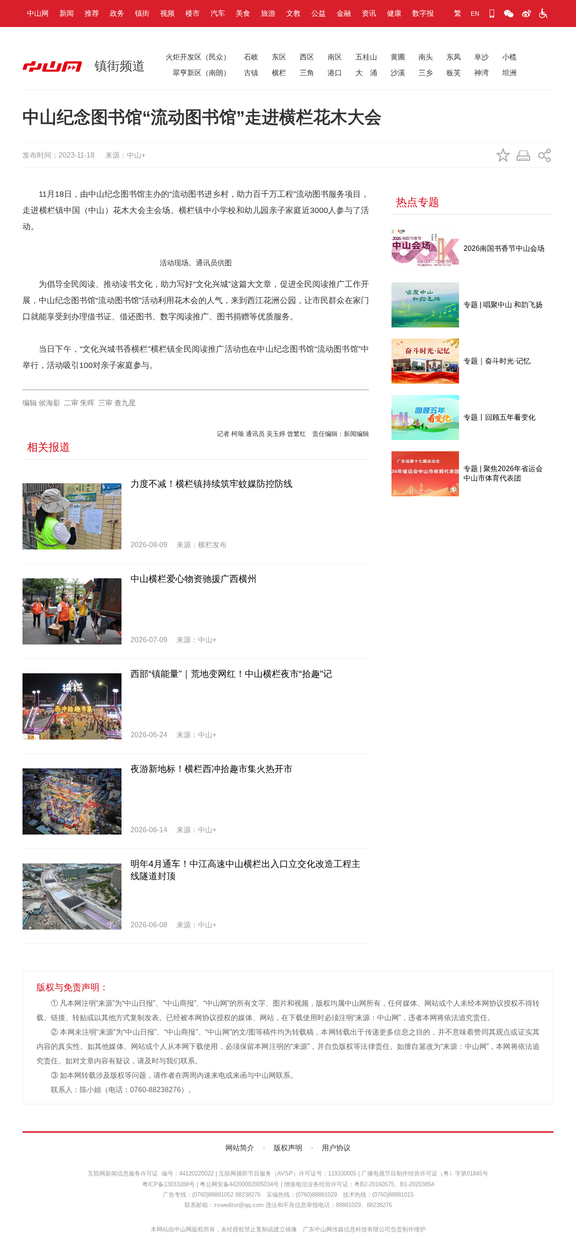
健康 (394, 13)
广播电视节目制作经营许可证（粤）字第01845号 (424, 1173)
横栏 (279, 73)
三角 (307, 73)
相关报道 (48, 447)
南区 (335, 57)
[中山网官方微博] (526, 13)
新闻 (66, 13)
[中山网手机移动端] (492, 13)
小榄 (509, 57)
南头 (425, 57)
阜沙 (481, 57)
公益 (318, 13)
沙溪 (398, 73)
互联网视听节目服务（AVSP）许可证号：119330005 (287, 1173)
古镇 (251, 73)
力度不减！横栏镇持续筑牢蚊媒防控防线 (211, 484)
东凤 (453, 57)
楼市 (192, 13)
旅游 (268, 13)
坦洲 (509, 73)
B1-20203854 (417, 1184)
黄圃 (398, 57)
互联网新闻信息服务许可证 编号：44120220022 (151, 1173)
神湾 (481, 73)
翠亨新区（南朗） (198, 73)
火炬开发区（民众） (198, 57)
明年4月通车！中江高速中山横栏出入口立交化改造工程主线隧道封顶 (245, 870)
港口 (335, 73)
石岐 (251, 57)
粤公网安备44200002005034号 (239, 1184)
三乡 (425, 73)
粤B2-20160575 (374, 1184)
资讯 (369, 13)
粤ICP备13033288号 (168, 1184)
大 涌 (366, 73)
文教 (293, 13)
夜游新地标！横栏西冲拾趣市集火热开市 (211, 769)
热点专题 (417, 202)
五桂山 (366, 57)
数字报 (423, 13)
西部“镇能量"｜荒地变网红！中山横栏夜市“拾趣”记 (231, 674)
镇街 (142, 13)
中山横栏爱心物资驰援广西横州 (193, 579)
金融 (344, 13)
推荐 (92, 13)
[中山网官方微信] (509, 13)
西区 (307, 57)
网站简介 (239, 1148)
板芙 (453, 73)
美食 (243, 13)
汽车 (218, 13)
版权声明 (288, 1148)
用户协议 (336, 1148)
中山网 (38, 13)
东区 (279, 57)
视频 (167, 13)
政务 (117, 13)
